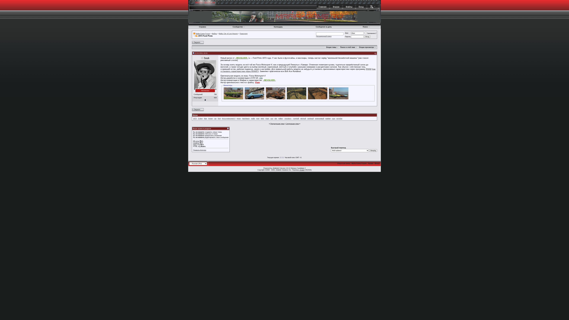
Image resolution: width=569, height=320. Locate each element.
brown (210, 118)
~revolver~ (288, 118)
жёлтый (303, 118)
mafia (253, 118)
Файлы (349, 7)
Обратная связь (343, 163)
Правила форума (199, 150)
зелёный (310, 118)
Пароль (348, 36)
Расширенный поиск (323, 36)
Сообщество (238, 27)
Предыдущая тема (277, 124)
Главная (322, 7)
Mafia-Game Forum (203, 34)
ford (219, 118)
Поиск (365, 27)
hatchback (246, 118)
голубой (296, 118)
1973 (195, 118)
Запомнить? (371, 33)
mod (257, 118)
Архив (370, 163)
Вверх (377, 163)
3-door (200, 118)
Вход (361, 7)
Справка (202, 27)
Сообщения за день (324, 27)
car (215, 118)
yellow (280, 118)
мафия (328, 118)
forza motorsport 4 (228, 118)
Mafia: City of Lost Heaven (228, 34)
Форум (336, 7)
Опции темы (331, 47)
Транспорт (244, 34)
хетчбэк (339, 118)
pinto (262, 118)
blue (205, 118)
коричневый (319, 118)
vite (275, 118)
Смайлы (196, 143)
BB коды (196, 141)
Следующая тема (292, 124)
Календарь (278, 27)
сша (333, 118)
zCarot (301, 170)
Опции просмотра (366, 47)
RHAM (368, 69)
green (239, 118)
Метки (195, 115)
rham (267, 118)
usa (271, 118)
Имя (346, 33)
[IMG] (195, 144)
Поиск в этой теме (347, 47)
